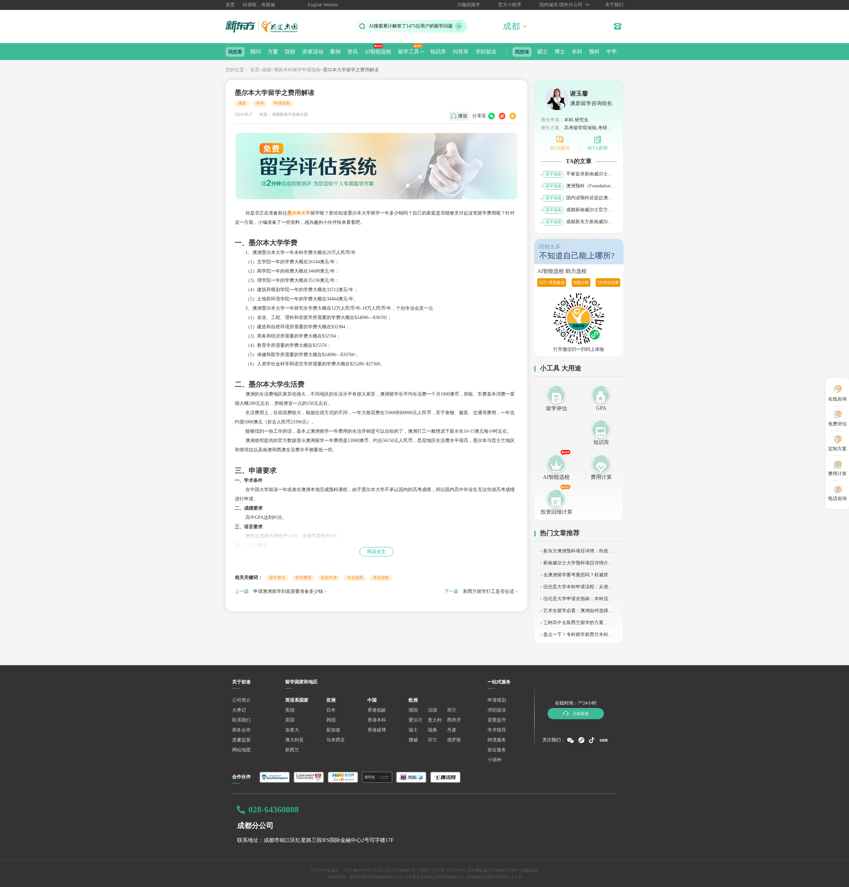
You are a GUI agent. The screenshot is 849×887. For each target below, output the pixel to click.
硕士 (542, 51)
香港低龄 (376, 710)
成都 (266, 69)
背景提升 (497, 720)
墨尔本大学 (298, 213)
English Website (323, 4)
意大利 (435, 720)
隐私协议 (530, 870)
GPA (601, 408)
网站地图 (241, 749)
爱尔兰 (416, 720)
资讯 (352, 51)
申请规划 (497, 700)
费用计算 (601, 477)
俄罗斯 (454, 739)
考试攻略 (381, 577)
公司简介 (241, 700)
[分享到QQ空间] (512, 116)
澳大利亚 (294, 739)
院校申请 (329, 577)
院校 (290, 51)
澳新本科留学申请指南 (297, 69)
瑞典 (432, 730)
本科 (577, 51)
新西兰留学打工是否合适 (488, 591)
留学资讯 (277, 577)
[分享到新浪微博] (502, 116)
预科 (594, 51)
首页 (230, 4)
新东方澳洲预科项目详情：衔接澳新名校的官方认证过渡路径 (578, 553)
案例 (335, 51)
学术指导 (497, 730)
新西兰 (292, 749)
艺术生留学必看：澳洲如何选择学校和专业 (578, 613)
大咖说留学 (468, 4)
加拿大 (292, 730)
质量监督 (241, 739)
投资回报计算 (556, 512)
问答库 (461, 51)
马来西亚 (335, 739)
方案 (273, 51)
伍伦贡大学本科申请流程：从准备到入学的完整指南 (578, 589)
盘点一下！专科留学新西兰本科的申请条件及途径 (578, 637)
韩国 (331, 720)
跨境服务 (497, 739)
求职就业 (485, 51)
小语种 (494, 759)
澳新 (242, 103)
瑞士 (413, 730)
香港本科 (376, 720)
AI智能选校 (377, 51)
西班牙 (454, 720)
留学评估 (556, 408)
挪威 (413, 739)
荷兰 (451, 710)
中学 (611, 51)
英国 (289, 720)
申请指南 (282, 103)
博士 (560, 51)
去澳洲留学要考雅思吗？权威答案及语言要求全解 (578, 577)
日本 (331, 710)
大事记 (239, 710)
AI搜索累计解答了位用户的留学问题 (411, 26)
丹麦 (451, 730)
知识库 (438, 51)
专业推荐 (355, 577)
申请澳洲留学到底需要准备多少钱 (288, 591)
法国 (432, 710)
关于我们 (614, 4)
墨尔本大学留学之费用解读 (351, 69)
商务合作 (241, 730)
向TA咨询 (598, 148)
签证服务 (497, 749)
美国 (289, 710)
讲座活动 (312, 51)
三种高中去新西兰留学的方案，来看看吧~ (578, 625)
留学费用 (303, 577)
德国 (413, 710)
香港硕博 (376, 730)
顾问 (255, 51)
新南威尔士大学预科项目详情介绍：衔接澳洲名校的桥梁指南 (575, 565)
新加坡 (333, 730)
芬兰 (432, 739)
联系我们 (241, 720)
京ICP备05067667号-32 (362, 870)
